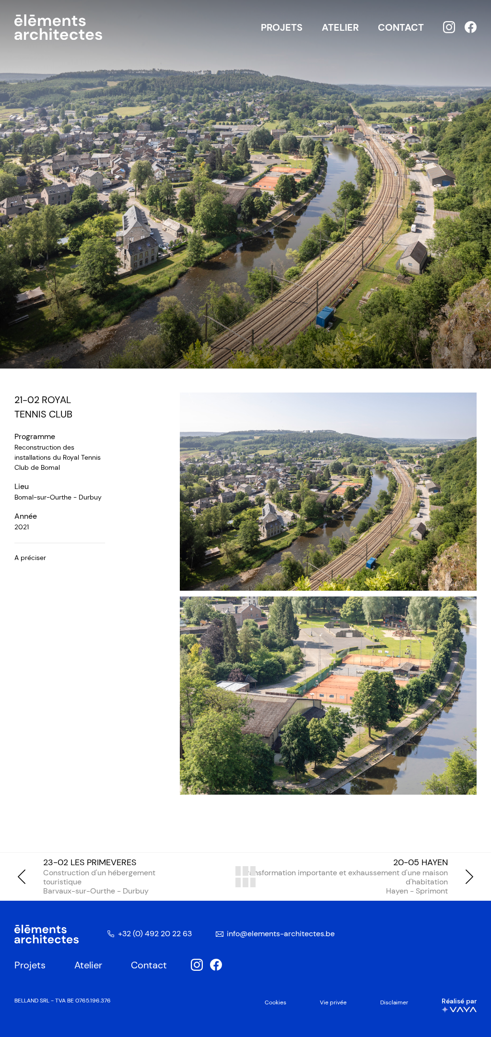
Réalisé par (459, 1001)
